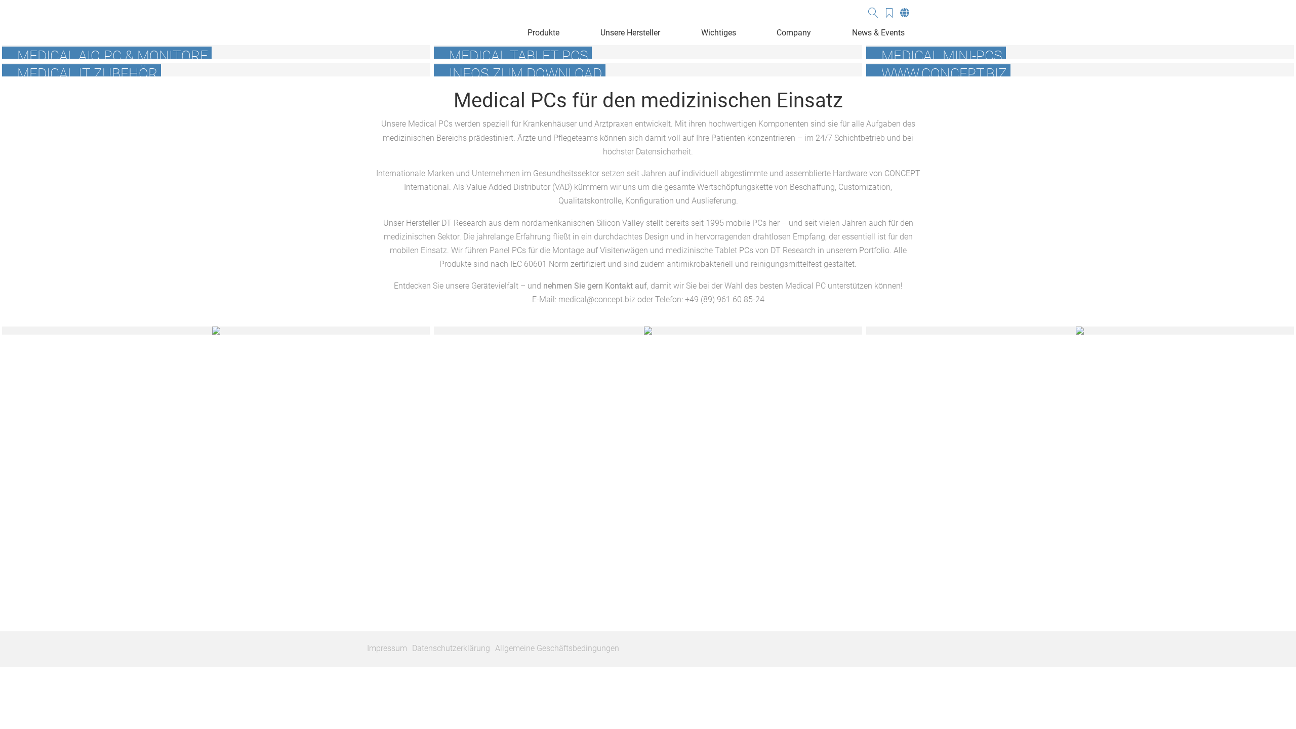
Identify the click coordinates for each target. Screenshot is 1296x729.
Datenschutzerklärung (451, 648)
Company (794, 32)
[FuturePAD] (1080, 331)
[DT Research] (648, 331)
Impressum (387, 648)
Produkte (543, 32)
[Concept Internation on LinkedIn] (923, 649)
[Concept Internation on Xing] (908, 649)
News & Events (878, 32)
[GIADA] (216, 331)
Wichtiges (718, 32)
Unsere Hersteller (630, 32)
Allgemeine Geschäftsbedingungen (557, 648)
